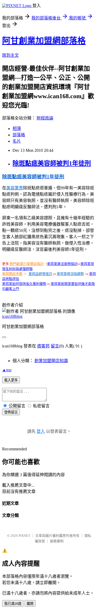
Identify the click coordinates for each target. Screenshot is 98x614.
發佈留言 (11, 412)
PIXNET (24, 536)
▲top (6, 370)
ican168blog (12, 316)
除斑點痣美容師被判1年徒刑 (52, 163)
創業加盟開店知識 (51, 360)
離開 (30, 604)
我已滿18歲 (12, 604)
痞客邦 (43, 346)
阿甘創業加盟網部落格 (44, 40)
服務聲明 (57, 541)
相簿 (17, 128)
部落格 (19, 135)
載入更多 (11, 380)
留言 (55, 346)
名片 (17, 141)
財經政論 (45, 118)
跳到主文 (10, 55)
